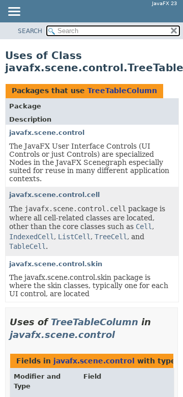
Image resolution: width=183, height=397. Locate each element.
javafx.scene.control (46, 132)
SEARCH (30, 31)
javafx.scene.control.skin (55, 264)
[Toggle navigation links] (13, 12)
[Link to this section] (122, 334)
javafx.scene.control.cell (54, 194)
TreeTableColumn (122, 91)
